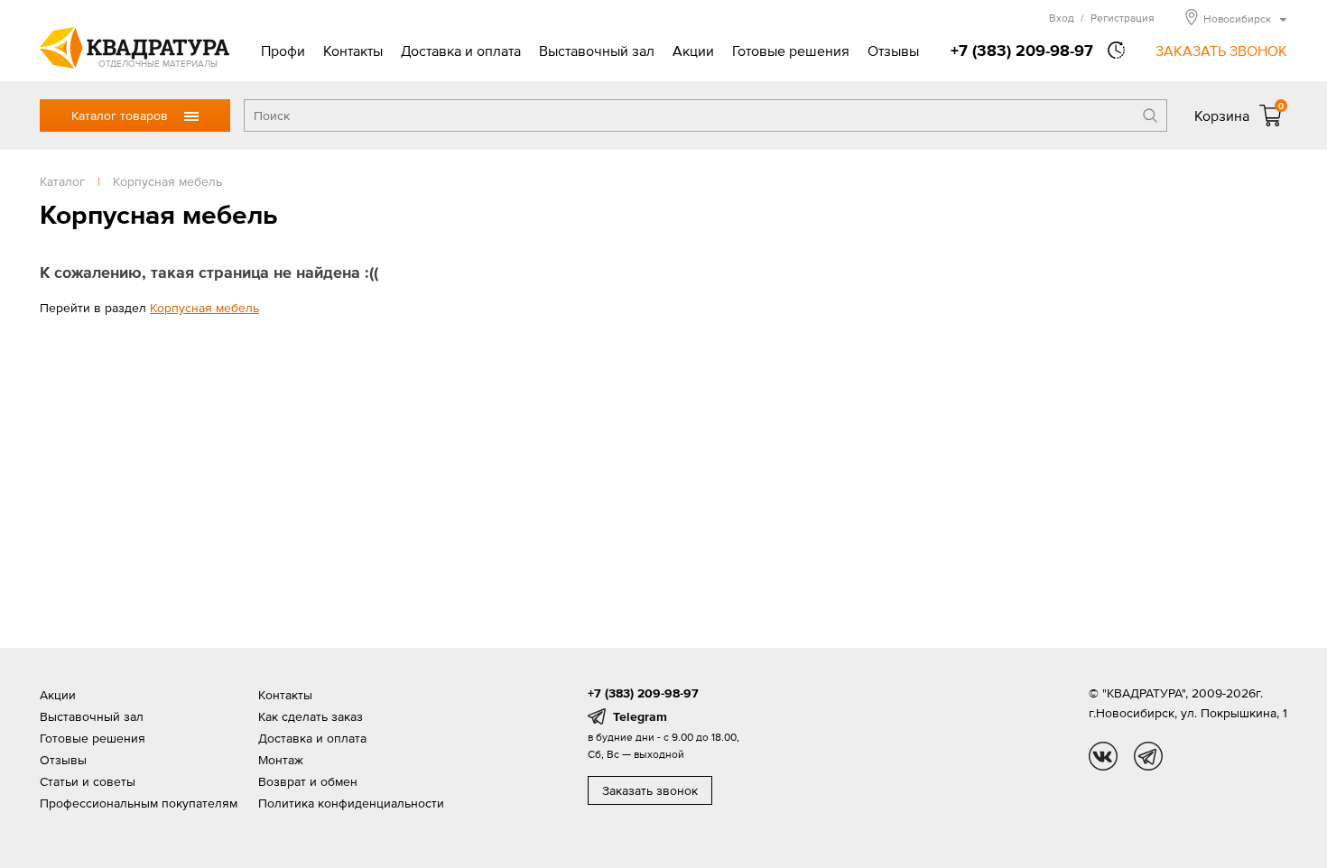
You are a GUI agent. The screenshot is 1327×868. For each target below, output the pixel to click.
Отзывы (893, 50)
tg (1148, 756)
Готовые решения (790, 50)
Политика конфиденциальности (351, 803)
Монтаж (280, 760)
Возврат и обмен (307, 781)
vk (1103, 756)
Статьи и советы (87, 781)
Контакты (353, 50)
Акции (693, 50)
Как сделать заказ (310, 716)
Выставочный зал (596, 50)
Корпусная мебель (204, 307)
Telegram (640, 716)
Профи (283, 50)
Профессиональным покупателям (138, 803)
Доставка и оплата (461, 50)
